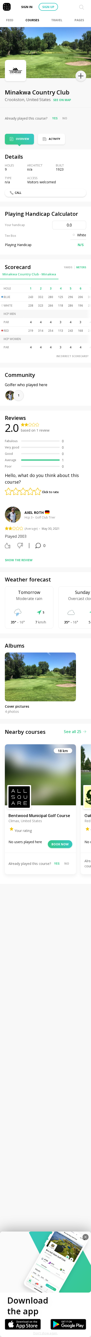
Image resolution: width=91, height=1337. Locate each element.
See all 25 (72, 731)
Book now (60, 844)
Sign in (27, 7)
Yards (68, 267)
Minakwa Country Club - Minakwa (29, 274)
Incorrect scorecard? (72, 356)
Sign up (48, 7)
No (64, 118)
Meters (81, 267)
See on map (62, 100)
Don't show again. (45, 1333)
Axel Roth (34, 512)
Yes (55, 118)
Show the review (19, 560)
